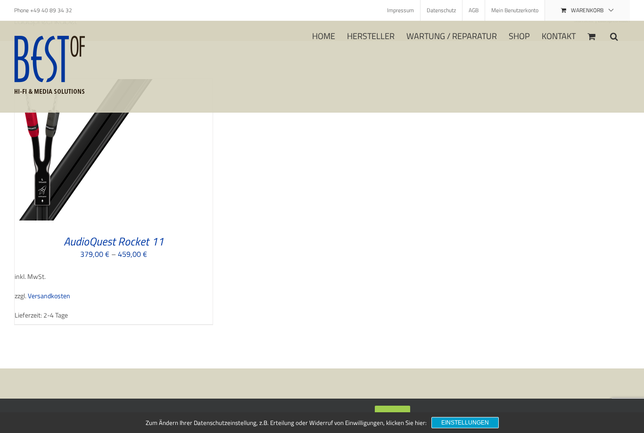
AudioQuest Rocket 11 (114, 241)
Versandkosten (49, 296)
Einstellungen (465, 422)
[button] (614, 35)
